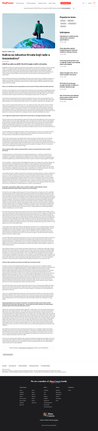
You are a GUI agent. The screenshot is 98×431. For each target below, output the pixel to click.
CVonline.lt (46, 390)
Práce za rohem (23, 400)
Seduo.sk (33, 396)
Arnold (33, 390)
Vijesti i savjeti (52, 3)
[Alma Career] (49, 415)
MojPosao (58, 390)
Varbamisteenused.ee (48, 406)
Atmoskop (22, 402)
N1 (14, 82)
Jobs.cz (21, 390)
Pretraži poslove (20, 3)
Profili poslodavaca (31, 3)
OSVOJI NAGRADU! (65, 8)
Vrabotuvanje (58, 394)
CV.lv (45, 392)
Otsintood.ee (46, 400)
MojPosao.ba (58, 392)
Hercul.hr (57, 396)
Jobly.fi (69, 390)
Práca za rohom (23, 398)
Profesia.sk (22, 392)
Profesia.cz (22, 394)
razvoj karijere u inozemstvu (26, 348)
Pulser (57, 400)
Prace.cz (21, 396)
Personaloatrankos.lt (48, 402)
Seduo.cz (33, 394)
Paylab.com (34, 402)
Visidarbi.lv (46, 398)
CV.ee (45, 394)
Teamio (33, 392)
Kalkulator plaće (42, 3)
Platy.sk (33, 400)
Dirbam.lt (45, 396)
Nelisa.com (22, 404)
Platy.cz (33, 398)
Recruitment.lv (46, 404)
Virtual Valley (58, 398)
